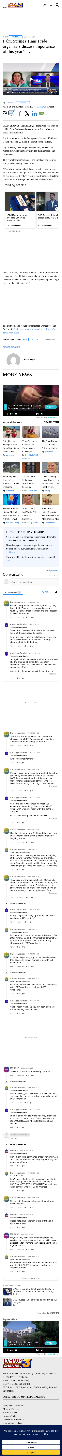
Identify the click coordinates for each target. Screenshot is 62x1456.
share (47, 617)
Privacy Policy (26, 1373)
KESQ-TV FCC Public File (15, 1377)
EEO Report (8, 1387)
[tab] (13, 592)
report (54, 617)
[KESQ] (19, 5)
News (25, 339)
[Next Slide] (57, 209)
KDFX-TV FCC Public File (16, 1384)
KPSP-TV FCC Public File (15, 1380)
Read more (53, 674)
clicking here (12, 552)
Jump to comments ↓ (12, 347)
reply (12, 617)
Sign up (54, 571)
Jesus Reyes (10, 103)
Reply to (18, 627)
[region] (31, 942)
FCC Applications (24, 1387)
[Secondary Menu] (6, 5)
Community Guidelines (45, 1373)
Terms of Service (10, 1373)
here (8, 560)
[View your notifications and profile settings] (56, 592)
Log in (47, 571)
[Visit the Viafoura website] (53, 1313)
